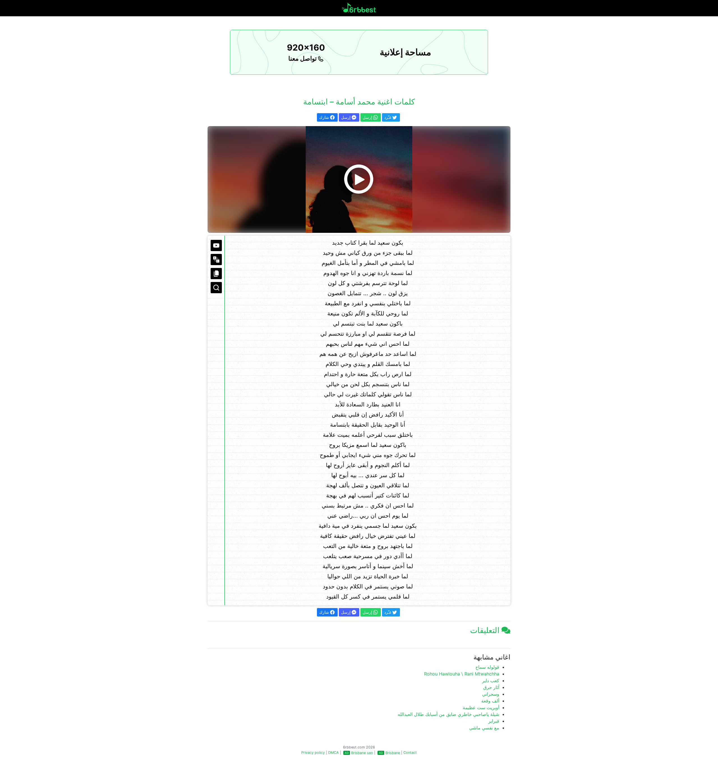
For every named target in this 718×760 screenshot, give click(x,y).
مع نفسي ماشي (484, 728)
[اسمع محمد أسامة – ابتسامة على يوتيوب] (359, 179)
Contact (410, 752)
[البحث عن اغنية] (216, 287)
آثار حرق (491, 687)
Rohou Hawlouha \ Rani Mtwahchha (461, 674)
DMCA (333, 752)
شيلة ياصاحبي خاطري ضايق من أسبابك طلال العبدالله (448, 714)
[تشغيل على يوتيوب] (216, 245)
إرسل (346, 117)
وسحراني (490, 694)
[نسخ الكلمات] (216, 273)
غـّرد (388, 117)
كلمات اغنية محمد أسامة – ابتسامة (359, 101)
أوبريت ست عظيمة (481, 707)
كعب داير (490, 680)
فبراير (493, 721)
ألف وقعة (490, 701)
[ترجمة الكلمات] (216, 259)
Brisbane (392, 753)
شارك (324, 117)
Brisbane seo (362, 753)
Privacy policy (313, 752)
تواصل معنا (303, 58)
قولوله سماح (487, 667)
